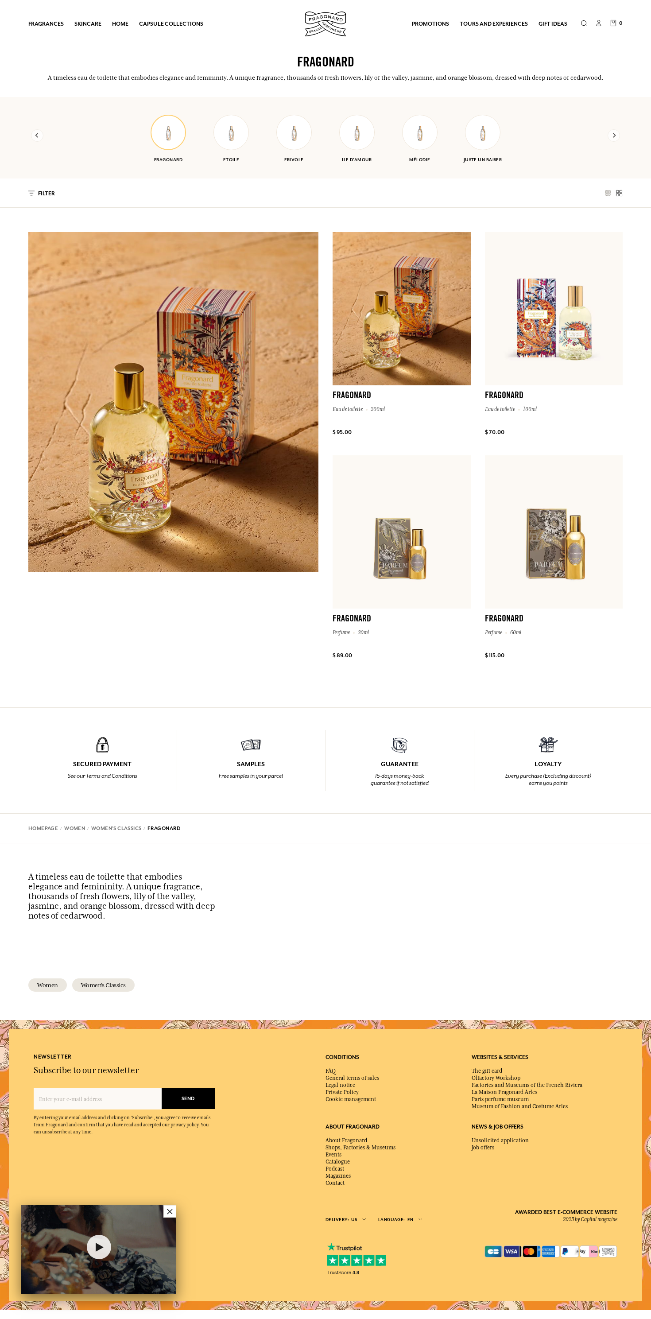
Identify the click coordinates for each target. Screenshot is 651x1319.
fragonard (168, 160)
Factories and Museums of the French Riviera (527, 1085)
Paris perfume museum (500, 1099)
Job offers (483, 1147)
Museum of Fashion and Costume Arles (520, 1106)
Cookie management (351, 1099)
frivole (293, 160)
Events (333, 1155)
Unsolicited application (500, 1140)
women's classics (103, 985)
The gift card (487, 1071)
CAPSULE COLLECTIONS (171, 23)
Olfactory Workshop (496, 1078)
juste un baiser (483, 160)
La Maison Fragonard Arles (504, 1092)
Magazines (338, 1176)
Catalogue (338, 1162)
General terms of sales (352, 1078)
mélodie (419, 160)
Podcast (335, 1169)
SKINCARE (87, 23)
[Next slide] (614, 135)
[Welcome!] (325, 22)
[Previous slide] (37, 135)
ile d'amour (357, 160)
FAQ (331, 1071)
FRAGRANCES (46, 23)
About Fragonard (346, 1140)
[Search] (584, 24)
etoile (231, 160)
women (47, 985)
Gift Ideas (553, 23)
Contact (335, 1183)
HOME (120, 23)
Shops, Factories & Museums (360, 1147)
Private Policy (342, 1092)
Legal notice (340, 1085)
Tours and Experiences (494, 23)
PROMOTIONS (430, 23)
